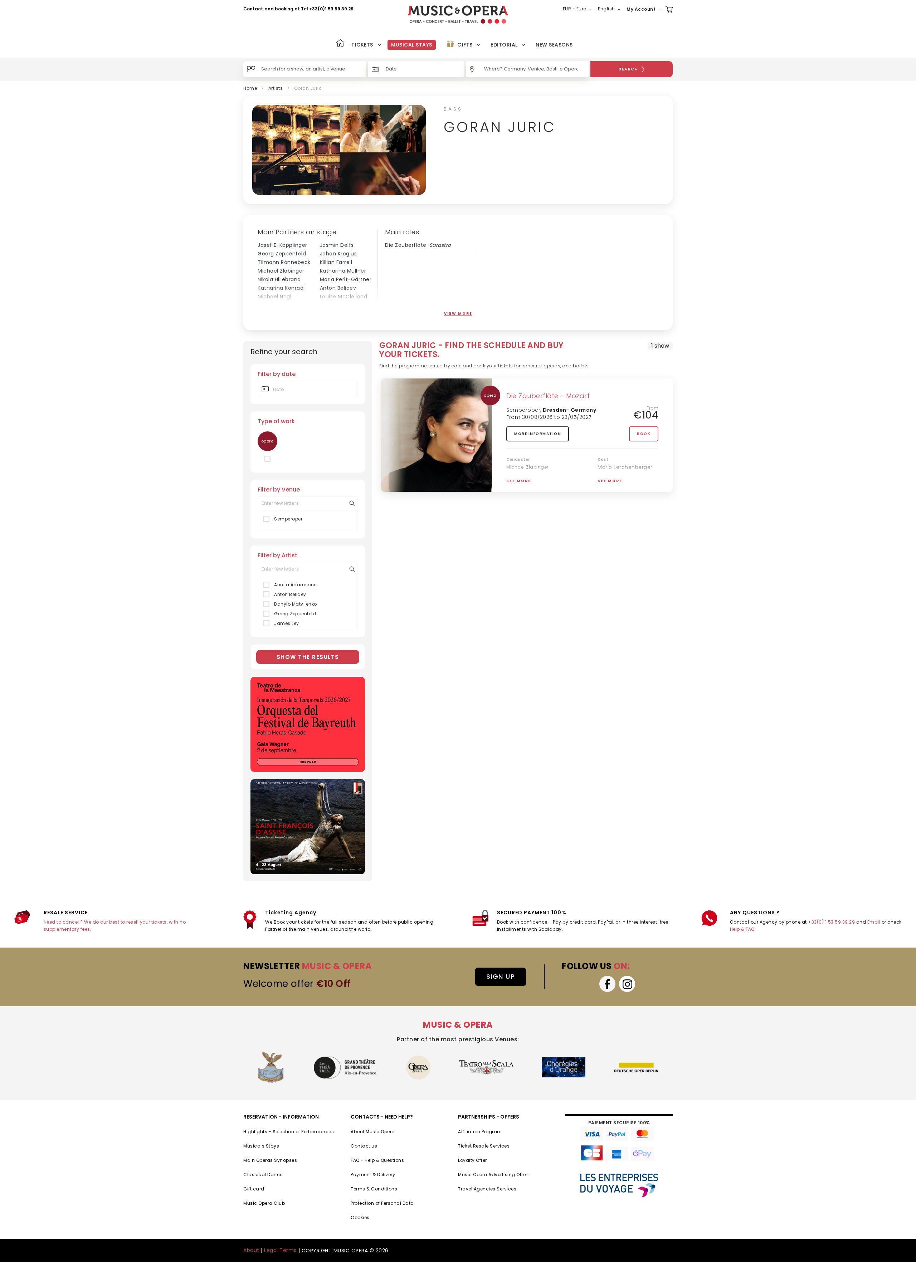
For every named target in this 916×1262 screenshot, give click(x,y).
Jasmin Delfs (337, 245)
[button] (579, 9)
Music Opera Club (264, 1203)
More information (537, 433)
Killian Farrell (336, 262)
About (251, 1250)
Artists (275, 88)
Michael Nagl (274, 296)
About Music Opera (373, 1132)
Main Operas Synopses (270, 1160)
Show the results (308, 657)
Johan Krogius (338, 253)
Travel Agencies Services (487, 1189)
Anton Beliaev (338, 288)
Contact (253, 9)
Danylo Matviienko (295, 604)
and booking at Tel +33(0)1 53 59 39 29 (309, 9)
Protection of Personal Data (382, 1203)
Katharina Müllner (343, 270)
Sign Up (500, 976)
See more (518, 481)
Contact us (364, 1146)
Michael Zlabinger (281, 270)
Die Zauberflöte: (418, 245)
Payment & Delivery (373, 1174)
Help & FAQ (742, 929)
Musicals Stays (261, 1146)
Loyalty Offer (472, 1160)
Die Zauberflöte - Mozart (548, 395)
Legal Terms (280, 1250)
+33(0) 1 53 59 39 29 (831, 922)
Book (644, 433)
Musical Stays (411, 44)
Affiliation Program (480, 1132)
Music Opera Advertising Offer (492, 1174)
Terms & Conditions (374, 1189)
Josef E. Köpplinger (282, 245)
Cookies (360, 1217)
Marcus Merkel (277, 313)
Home (250, 88)
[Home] (340, 43)
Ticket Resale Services (484, 1146)
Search (628, 69)
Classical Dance (263, 1174)
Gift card (253, 1189)
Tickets (362, 44)
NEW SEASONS (554, 44)
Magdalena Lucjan (344, 313)
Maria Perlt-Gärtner (346, 279)
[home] (458, 14)
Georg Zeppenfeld (282, 253)
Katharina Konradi (281, 288)
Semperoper (288, 519)
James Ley (286, 623)
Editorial (504, 44)
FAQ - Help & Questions (377, 1160)
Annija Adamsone (295, 585)
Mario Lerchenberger (285, 305)
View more (458, 313)
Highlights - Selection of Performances (288, 1132)
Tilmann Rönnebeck (284, 262)
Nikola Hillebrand (279, 279)
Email (874, 922)
